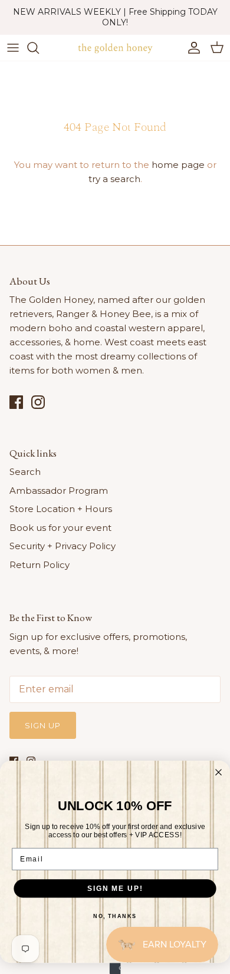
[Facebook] (16, 402)
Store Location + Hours (60, 508)
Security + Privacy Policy (62, 546)
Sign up (43, 725)
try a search (114, 178)
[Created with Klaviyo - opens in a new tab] (115, 968)
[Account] (191, 48)
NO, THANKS (115, 916)
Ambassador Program (58, 490)
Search (25, 471)
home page (178, 164)
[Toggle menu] (13, 48)
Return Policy (39, 564)
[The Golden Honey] (115, 48)
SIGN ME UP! (115, 888)
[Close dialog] (218, 772)
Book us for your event (60, 527)
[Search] (39, 48)
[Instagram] (38, 402)
